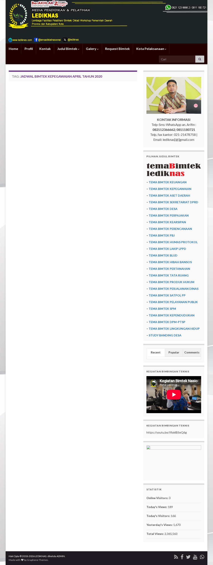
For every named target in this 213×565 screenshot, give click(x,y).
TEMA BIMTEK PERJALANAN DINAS (173, 288)
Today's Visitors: (158, 516)
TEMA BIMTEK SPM (162, 308)
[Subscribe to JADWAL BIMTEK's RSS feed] (176, 556)
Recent (156, 352)
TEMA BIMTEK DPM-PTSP (167, 322)
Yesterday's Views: (159, 525)
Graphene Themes (37, 559)
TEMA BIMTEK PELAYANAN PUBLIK (173, 302)
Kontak (45, 49)
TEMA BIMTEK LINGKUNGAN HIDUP (174, 328)
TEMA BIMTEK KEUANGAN (168, 182)
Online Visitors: (157, 498)
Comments (191, 352)
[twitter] (188, 556)
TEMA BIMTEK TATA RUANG (169, 275)
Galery (91, 49)
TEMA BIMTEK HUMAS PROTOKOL (173, 242)
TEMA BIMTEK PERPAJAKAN (169, 215)
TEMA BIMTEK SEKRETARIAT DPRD (173, 202)
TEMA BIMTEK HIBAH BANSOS (170, 262)
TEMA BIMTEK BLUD (163, 255)
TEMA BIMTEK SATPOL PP (167, 295)
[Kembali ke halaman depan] (106, 21)
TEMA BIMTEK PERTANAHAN (169, 268)
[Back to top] (203, 555)
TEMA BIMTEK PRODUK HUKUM (171, 282)
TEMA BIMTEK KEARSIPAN (167, 222)
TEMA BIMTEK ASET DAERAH (169, 195)
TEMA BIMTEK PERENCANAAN (170, 228)
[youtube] (195, 556)
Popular (173, 352)
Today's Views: (157, 507)
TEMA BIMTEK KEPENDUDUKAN (171, 315)
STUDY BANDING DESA (165, 335)
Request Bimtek (117, 49)
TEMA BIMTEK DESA (163, 209)
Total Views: (155, 533)
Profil (29, 49)
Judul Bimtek (67, 49)
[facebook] (182, 556)
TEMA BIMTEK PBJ (162, 235)
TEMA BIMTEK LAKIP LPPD (167, 248)
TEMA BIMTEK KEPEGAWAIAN (170, 189)
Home (13, 49)
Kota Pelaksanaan (150, 49)
